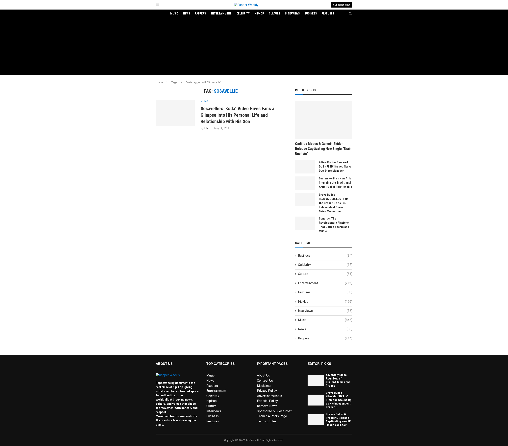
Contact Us (265, 380)
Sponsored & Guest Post (274, 411)
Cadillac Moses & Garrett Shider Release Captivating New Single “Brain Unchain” (323, 149)
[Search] (350, 13)
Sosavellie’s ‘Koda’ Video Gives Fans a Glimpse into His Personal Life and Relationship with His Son (237, 115)
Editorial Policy (267, 401)
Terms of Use (266, 421)
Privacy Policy (267, 391)
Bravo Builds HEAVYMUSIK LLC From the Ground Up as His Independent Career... (338, 400)
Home (159, 82)
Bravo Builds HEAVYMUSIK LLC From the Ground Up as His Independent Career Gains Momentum (333, 203)
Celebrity (243, 13)
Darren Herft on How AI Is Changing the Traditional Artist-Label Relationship (335, 183)
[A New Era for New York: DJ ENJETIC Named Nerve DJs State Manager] (305, 167)
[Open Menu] (157, 5)
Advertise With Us (269, 396)
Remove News (267, 406)
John (206, 128)
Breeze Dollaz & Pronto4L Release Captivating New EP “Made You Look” (338, 419)
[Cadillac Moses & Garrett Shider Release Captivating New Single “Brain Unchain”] (323, 120)
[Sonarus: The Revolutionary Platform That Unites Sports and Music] (305, 223)
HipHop (259, 13)
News (186, 13)
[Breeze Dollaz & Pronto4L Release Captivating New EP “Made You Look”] (316, 419)
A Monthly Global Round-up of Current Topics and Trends (338, 380)
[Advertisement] (254, 47)
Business (311, 13)
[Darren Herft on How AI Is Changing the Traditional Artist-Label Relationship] (305, 183)
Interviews (292, 13)
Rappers (200, 13)
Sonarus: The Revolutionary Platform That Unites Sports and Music (334, 225)
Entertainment (221, 13)
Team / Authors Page (272, 416)
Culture (274, 13)
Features (328, 13)
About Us (263, 375)
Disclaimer (264, 386)
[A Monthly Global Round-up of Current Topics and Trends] (316, 380)
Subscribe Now (341, 4)
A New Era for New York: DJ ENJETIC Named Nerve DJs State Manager (335, 166)
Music (174, 13)
